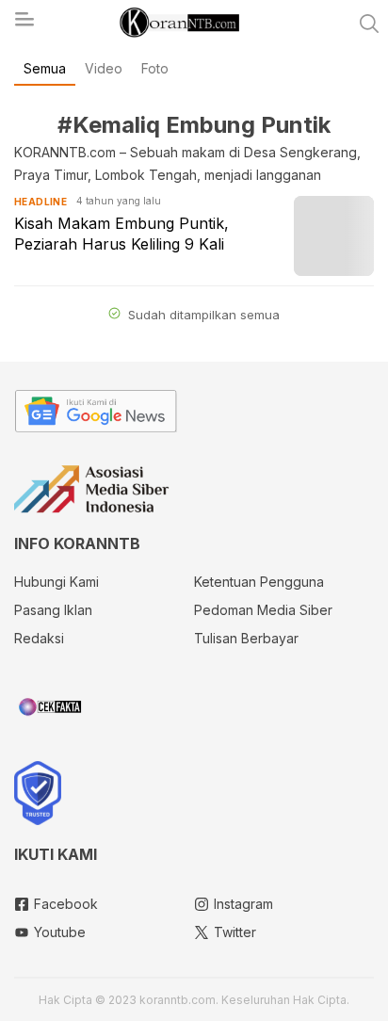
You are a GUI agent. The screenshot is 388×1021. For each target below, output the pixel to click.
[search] (369, 23)
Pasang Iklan (53, 610)
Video (103, 68)
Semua (45, 68)
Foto (155, 68)
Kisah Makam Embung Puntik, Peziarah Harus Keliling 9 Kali (121, 233)
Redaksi (39, 638)
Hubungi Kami (56, 582)
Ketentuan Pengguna (259, 582)
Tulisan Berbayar (246, 638)
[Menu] (23, 24)
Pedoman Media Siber (263, 610)
